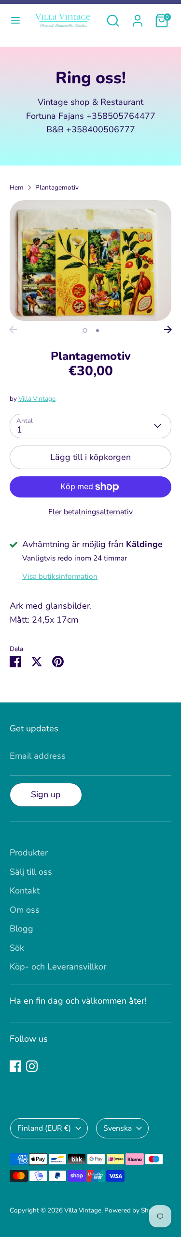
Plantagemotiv (57, 187)
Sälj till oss (31, 872)
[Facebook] (15, 1066)
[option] (90, 260)
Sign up (46, 794)
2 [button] (97, 330)
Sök (17, 948)
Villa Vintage (37, 398)
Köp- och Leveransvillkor (58, 966)
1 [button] (85, 330)
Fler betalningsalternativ (90, 512)
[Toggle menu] (15, 20)
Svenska (117, 1128)
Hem (17, 187)
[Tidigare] (13, 329)
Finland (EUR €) (44, 1128)
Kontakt (25, 890)
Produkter (29, 852)
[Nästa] (168, 329)
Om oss (25, 910)
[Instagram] (32, 1066)
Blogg (21, 928)
